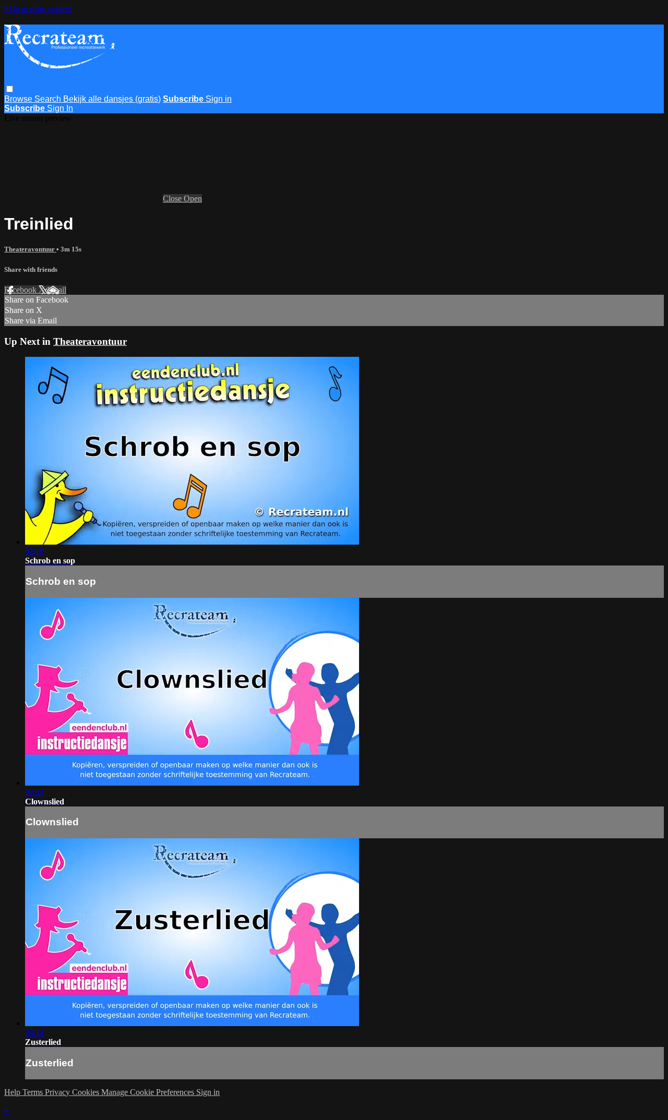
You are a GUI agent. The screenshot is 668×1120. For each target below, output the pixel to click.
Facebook (21, 289)
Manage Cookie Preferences (148, 1092)
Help (13, 1092)
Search (48, 98)
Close (173, 198)
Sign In (60, 108)
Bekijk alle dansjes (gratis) (112, 98)
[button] (9, 89)
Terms (33, 1092)
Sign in (219, 98)
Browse (19, 98)
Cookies (86, 1092)
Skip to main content (38, 8)
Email (56, 289)
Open (193, 198)
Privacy (58, 1092)
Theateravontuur (30, 249)
